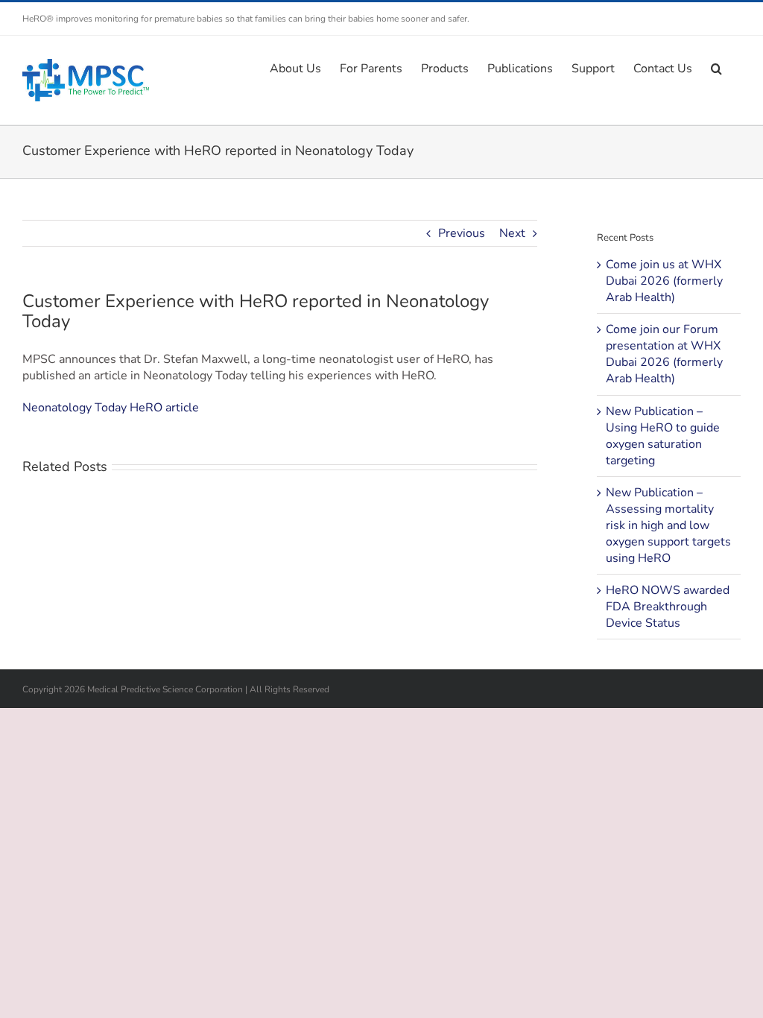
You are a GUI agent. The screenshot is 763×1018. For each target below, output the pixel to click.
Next (512, 233)
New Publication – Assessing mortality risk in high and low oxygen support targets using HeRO (668, 525)
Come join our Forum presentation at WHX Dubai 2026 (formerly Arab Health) (664, 354)
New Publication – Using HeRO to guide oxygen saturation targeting (663, 436)
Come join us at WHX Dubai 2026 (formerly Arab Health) (664, 281)
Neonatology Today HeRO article (110, 407)
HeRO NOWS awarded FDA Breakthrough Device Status (667, 606)
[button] (716, 67)
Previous (461, 233)
